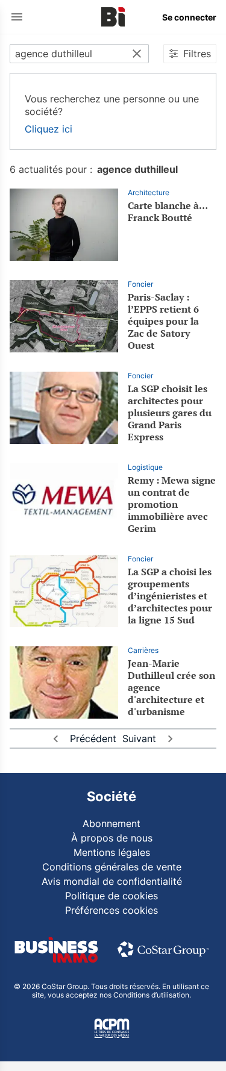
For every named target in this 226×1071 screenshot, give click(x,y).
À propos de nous (111, 838)
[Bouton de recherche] (137, 53)
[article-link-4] (64, 591)
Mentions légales (112, 852)
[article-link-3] (64, 499)
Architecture (148, 192)
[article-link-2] (64, 408)
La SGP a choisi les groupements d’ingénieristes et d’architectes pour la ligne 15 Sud (170, 595)
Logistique (145, 467)
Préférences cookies (111, 910)
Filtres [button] (197, 54)
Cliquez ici (48, 129)
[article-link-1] (64, 316)
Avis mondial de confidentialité (112, 881)
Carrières (143, 650)
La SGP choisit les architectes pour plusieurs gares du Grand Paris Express (170, 412)
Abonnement (111, 823)
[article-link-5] (64, 682)
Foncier (140, 284)
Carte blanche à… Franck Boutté (167, 211)
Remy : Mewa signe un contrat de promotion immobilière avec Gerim (172, 504)
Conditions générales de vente (111, 867)
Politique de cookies (111, 896)
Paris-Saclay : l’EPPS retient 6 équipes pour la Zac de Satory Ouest (163, 321)
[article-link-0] (64, 225)
